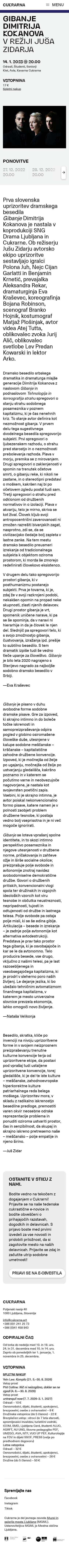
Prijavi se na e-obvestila (37, 1273)
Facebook (10, 1498)
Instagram (11, 1503)
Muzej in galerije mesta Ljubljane (31, 1520)
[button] (55, 5)
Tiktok (8, 1508)
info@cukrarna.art (15, 1320)
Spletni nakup (12, 89)
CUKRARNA (14, 5)
